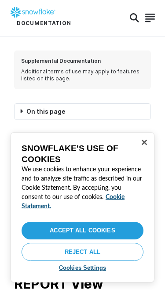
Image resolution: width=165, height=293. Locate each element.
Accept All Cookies (82, 230)
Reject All (82, 252)
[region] (82, 207)
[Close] (144, 142)
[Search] (134, 18)
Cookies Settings (82, 267)
